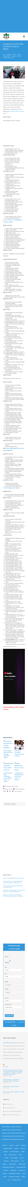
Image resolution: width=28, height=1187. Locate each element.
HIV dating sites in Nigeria (13, 488)
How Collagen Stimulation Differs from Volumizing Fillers (13, 886)
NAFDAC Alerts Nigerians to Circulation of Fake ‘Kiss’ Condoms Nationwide (14, 890)
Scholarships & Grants (14, 1173)
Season (6, 998)
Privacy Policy (12, 1164)
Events (17, 1145)
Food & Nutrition (14, 1151)
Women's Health (16, 1180)
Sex (6, 973)
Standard (7, 962)
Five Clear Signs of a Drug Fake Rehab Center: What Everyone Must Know (12, 881)
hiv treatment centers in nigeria (11, 786)
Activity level (8, 1004)
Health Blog (9, 54)
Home (4, 54)
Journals (7, 1158)
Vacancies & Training (14, 1176)
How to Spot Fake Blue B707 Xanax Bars (13, 878)
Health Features (13, 1154)
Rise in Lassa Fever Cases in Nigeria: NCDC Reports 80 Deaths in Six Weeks (13, 895)
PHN (10, 791)
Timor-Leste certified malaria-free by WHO (13, 1092)
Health (14, 54)
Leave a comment (17, 791)
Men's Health (14, 1158)
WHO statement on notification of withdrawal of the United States (11, 1080)
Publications (13, 1170)
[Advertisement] (14, 15)
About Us (4, 1145)
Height (6, 981)
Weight (6, 989)
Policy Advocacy (15, 1161)
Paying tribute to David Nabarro (11, 1086)
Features (16, 1148)
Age (6, 967)
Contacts (11, 1145)
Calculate (9, 1015)
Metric (6, 956)
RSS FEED (5, 1066)
